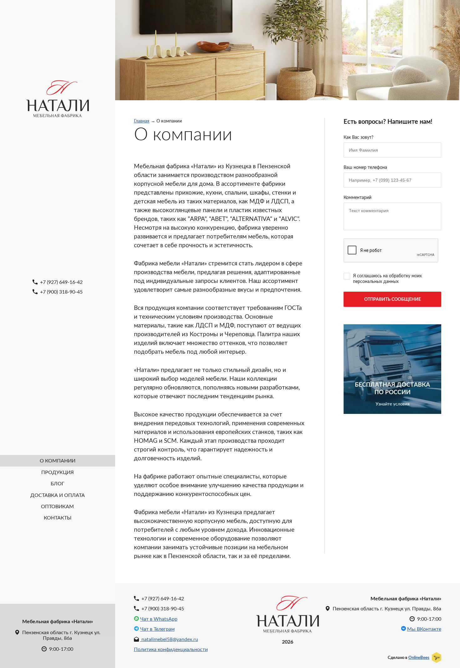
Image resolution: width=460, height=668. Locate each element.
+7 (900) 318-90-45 (61, 292)
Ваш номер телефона (365, 167)
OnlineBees (418, 657)
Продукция (57, 472)
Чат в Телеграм (157, 629)
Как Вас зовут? (358, 137)
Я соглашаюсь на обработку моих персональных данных (387, 278)
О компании (57, 460)
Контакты (57, 517)
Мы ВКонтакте (424, 629)
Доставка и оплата (57, 495)
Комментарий (357, 197)
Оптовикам (57, 506)
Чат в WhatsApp (158, 619)
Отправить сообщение (392, 299)
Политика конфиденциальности (171, 649)
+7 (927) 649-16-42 (61, 282)
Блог (57, 483)
